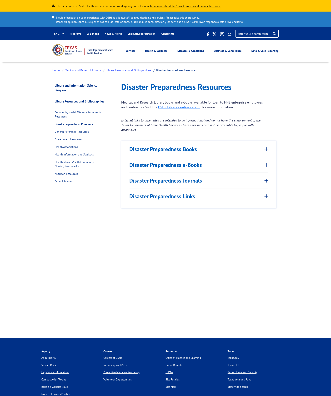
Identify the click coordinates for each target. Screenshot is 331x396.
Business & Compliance (228, 50)
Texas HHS (234, 365)
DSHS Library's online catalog (179, 107)
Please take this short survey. (182, 17)
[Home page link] (82, 50)
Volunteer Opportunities (117, 379)
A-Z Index (93, 33)
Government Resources (68, 139)
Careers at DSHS (112, 357)
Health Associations (66, 147)
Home (56, 70)
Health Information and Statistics (74, 154)
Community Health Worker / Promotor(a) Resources (78, 114)
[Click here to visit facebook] (207, 35)
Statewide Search (238, 386)
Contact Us (167, 33)
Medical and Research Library (83, 70)
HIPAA (169, 372)
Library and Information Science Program (76, 88)
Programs (75, 33)
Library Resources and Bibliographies (128, 70)
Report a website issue (54, 386)
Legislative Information (142, 33)
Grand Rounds (174, 365)
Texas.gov (233, 357)
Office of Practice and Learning (183, 357)
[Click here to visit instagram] (222, 35)
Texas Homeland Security (242, 372)
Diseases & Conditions (190, 50)
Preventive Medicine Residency (121, 372)
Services (130, 50)
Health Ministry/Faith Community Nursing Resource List (74, 164)
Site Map (171, 386)
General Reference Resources (72, 131)
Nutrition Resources (66, 173)
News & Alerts (113, 33)
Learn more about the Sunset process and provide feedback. (185, 6)
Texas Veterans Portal (240, 379)
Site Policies (173, 379)
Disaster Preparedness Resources (74, 124)
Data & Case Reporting (265, 50)
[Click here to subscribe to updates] (229, 35)
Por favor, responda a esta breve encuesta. (218, 21)
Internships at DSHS (115, 365)
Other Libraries (63, 181)
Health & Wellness (156, 50)
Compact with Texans (53, 379)
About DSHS (48, 357)
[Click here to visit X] (214, 35)
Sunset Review (50, 365)
